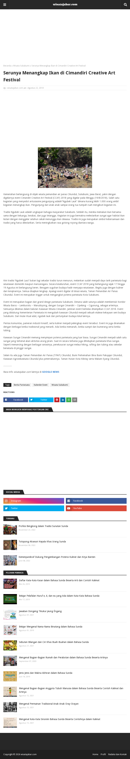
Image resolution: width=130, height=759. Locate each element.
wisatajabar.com (15, 88)
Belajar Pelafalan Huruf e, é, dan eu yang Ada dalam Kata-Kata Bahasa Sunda (59, 595)
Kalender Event (40, 385)
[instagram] (33, 501)
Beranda (7, 66)
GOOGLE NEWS (50, 372)
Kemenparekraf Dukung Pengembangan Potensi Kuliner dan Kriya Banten (57, 557)
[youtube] (96, 508)
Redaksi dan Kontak (117, 754)
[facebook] (96, 501)
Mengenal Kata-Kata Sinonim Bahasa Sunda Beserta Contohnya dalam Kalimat (59, 719)
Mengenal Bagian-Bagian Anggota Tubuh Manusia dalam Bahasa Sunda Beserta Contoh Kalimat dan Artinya (71, 690)
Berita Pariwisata (22, 385)
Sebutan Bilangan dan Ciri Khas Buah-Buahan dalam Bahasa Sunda (54, 642)
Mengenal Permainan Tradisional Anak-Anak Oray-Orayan (49, 703)
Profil (103, 754)
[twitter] (33, 508)
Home (95, 754)
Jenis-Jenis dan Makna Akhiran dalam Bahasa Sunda (45, 673)
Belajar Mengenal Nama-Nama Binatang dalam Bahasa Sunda (50, 626)
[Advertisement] (65, 38)
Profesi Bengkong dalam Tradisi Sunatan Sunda (43, 526)
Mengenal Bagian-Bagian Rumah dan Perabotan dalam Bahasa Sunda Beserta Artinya (63, 657)
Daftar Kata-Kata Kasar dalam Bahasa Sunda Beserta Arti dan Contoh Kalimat (59, 580)
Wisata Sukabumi (21, 66)
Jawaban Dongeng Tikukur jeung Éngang (40, 611)
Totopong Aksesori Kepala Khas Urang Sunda (42, 541)
